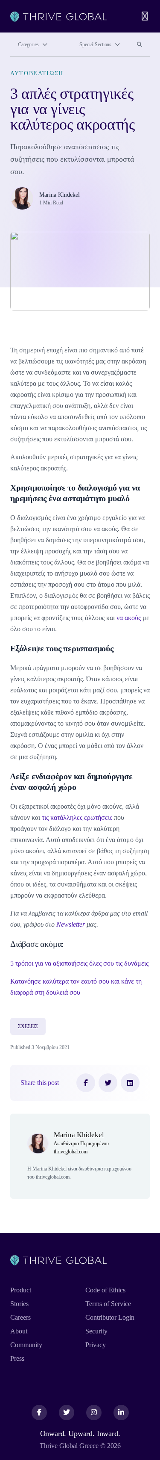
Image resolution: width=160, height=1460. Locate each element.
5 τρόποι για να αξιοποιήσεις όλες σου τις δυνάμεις (79, 963)
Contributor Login (109, 1317)
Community (26, 1344)
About (18, 1331)
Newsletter (70, 924)
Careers (20, 1317)
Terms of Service (108, 1303)
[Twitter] (108, 1082)
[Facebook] (85, 1082)
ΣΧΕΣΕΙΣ (28, 1026)
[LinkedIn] (130, 1082)
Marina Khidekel (59, 195)
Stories (19, 1303)
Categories (28, 44)
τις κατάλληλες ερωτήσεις (77, 817)
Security (96, 1331)
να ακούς (128, 617)
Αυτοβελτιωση (37, 73)
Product (20, 1290)
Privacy (95, 1344)
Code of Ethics (105, 1290)
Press (17, 1358)
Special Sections (95, 44)
